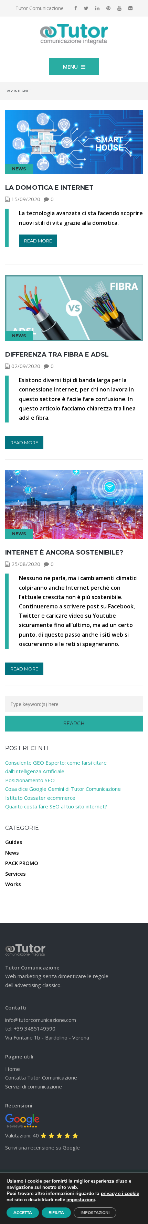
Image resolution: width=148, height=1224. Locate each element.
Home (12, 1068)
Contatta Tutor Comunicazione (41, 1077)
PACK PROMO (21, 862)
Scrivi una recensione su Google (42, 1147)
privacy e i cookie (120, 1193)
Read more (38, 240)
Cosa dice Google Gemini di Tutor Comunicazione (63, 788)
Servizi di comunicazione (33, 1086)
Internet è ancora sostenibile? (64, 552)
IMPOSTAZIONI (95, 1212)
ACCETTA (22, 1212)
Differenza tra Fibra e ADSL (57, 354)
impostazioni (80, 1200)
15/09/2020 (25, 199)
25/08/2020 (25, 563)
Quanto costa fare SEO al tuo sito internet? (56, 806)
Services (15, 873)
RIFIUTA (56, 1212)
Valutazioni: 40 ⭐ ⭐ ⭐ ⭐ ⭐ (41, 1135)
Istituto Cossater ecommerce (40, 797)
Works (13, 883)
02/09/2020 (25, 365)
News (19, 168)
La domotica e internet (49, 187)
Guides (13, 841)
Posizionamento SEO (30, 780)
